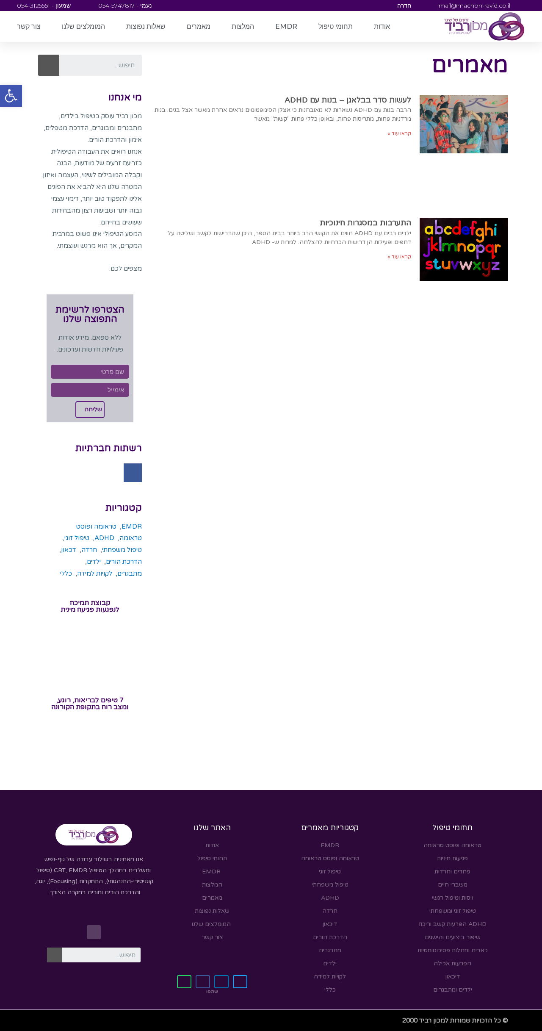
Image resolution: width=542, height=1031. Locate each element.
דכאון (68, 550)
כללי (66, 573)
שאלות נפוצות (146, 26)
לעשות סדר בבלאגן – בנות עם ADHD (348, 100)
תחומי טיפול (335, 26)
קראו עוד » (399, 133)
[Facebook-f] (133, 472)
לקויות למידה (94, 573)
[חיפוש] (48, 65)
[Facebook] (94, 932)
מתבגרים (129, 573)
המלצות (243, 26)
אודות (382, 26)
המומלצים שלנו (83, 26)
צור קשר (29, 26)
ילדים (94, 561)
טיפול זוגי (76, 538)
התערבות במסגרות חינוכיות (365, 222)
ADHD (104, 538)
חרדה (89, 550)
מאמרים (198, 26)
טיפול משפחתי (122, 550)
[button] (11, 96)
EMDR (286, 26)
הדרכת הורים (124, 561)
